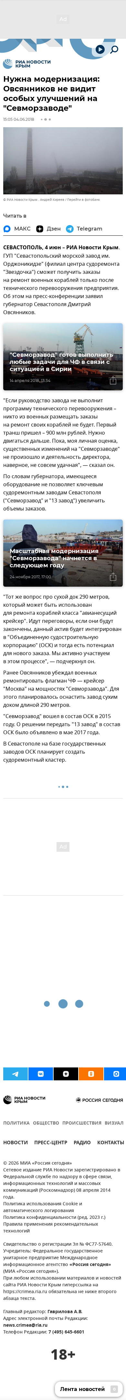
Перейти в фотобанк (83, 199)
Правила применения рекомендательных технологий (50, 1228)
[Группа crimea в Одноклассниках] (91, 1073)
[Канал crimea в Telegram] (15, 1073)
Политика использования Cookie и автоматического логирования (42, 1207)
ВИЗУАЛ (114, 1123)
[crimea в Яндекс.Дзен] (66, 1073)
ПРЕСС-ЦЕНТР (50, 1143)
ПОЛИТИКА (16, 1123)
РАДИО (82, 1143)
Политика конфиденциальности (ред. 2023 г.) (54, 1217)
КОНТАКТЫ (110, 1143)
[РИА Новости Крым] (26, 64)
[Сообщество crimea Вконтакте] (40, 1073)
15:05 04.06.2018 (18, 119)
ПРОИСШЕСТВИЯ (81, 1123)
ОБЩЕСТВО (46, 1123)
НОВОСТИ (15, 1143)
